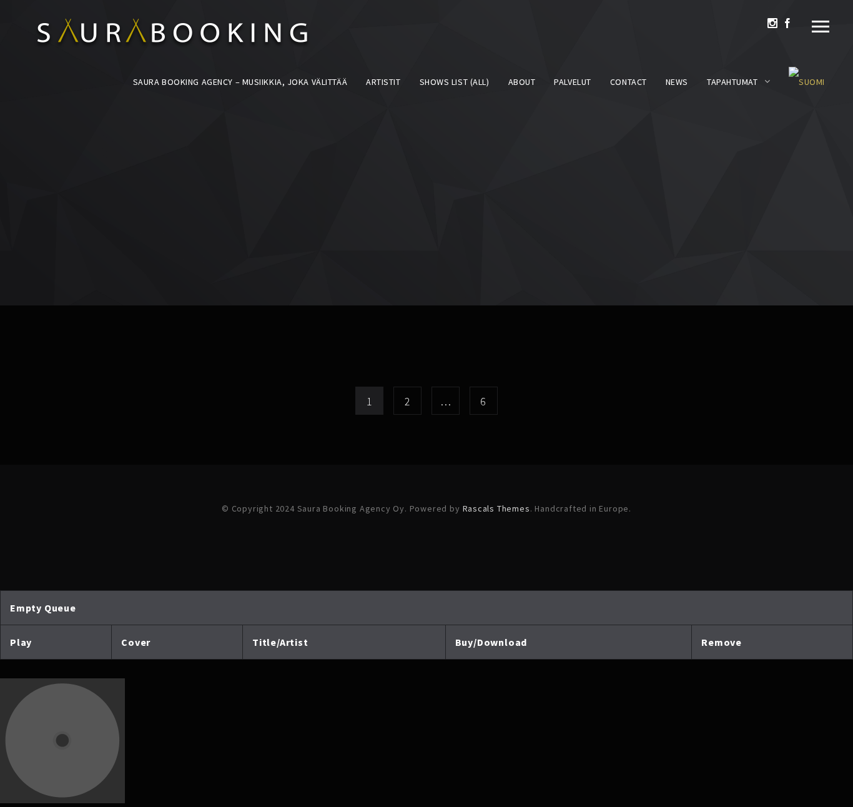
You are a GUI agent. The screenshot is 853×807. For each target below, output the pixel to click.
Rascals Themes (496, 508)
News (677, 81)
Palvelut (572, 81)
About (522, 81)
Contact (628, 81)
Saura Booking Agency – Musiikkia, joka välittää (240, 81)
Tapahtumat (732, 81)
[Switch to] (806, 82)
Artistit (383, 81)
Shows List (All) (455, 81)
